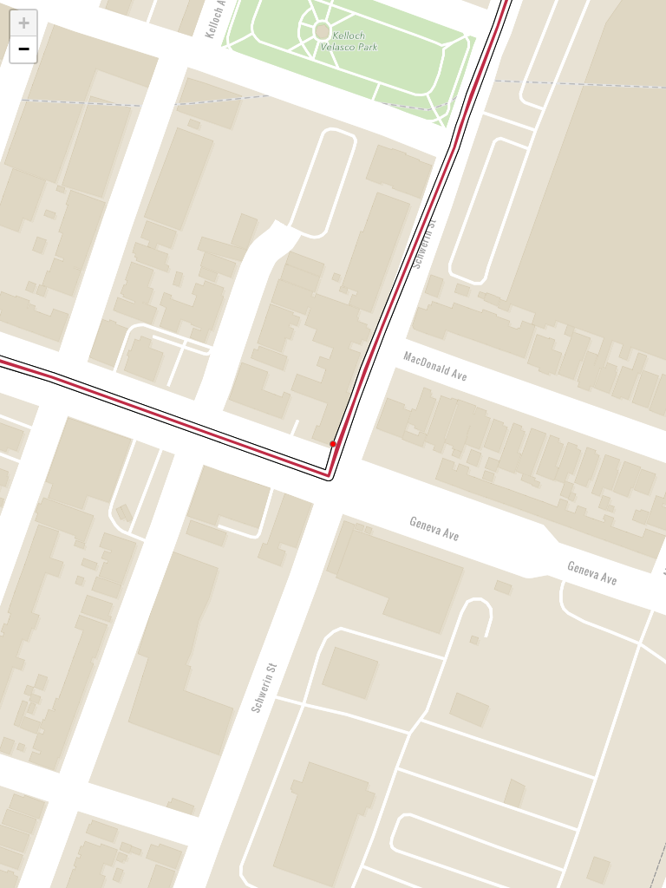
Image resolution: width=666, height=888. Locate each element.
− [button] (23, 49)
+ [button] (23, 23)
